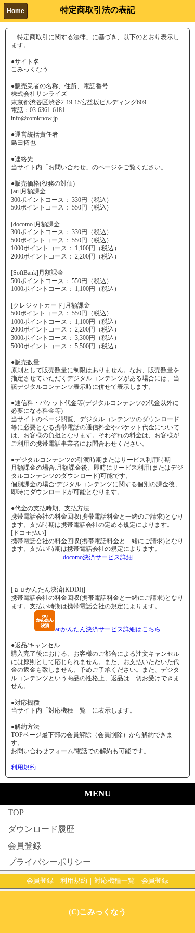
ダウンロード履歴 (41, 829)
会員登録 (24, 845)
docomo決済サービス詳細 (98, 557)
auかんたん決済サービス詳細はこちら (108, 629)
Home (15, 11)
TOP (16, 812)
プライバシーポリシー (49, 861)
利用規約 (23, 767)
